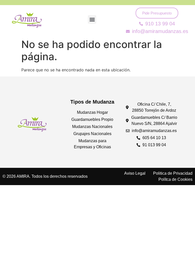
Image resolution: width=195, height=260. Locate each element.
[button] (92, 19)
